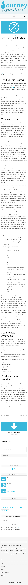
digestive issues (20, 502)
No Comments (23, 415)
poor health (13, 507)
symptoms (16, 412)
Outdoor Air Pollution (11, 491)
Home (2, 560)
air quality (5, 502)
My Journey (4, 563)
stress (21, 507)
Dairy (8, 252)
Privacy (3, 575)
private (17, 527)
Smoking (8, 478)
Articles (14, 35)
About (2, 569)
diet (3, 412)
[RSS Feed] (15, 469)
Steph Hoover (6, 415)
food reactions (9, 412)
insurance (5, 507)
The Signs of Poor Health (14, 432)
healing (22, 504)
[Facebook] (12, 469)
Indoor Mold (9, 485)
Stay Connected (5, 572)
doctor (12, 87)
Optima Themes (18, 582)
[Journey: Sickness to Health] (14, 7)
